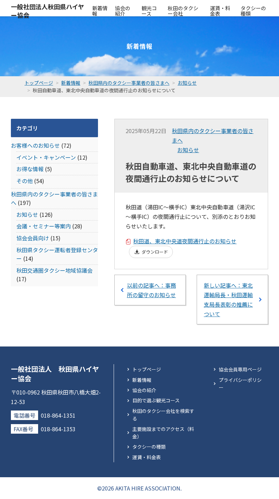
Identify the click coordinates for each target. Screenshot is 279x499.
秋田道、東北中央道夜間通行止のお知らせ (184, 241)
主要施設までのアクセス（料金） (163, 432)
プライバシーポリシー (240, 383)
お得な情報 (30, 169)
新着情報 (100, 10)
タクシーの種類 (253, 10)
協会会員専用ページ (240, 369)
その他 (24, 181)
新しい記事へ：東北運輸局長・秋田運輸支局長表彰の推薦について (228, 299)
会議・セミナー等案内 (43, 226)
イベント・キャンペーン (46, 157)
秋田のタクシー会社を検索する (163, 414)
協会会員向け (32, 238)
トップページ (146, 369)
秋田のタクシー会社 (183, 10)
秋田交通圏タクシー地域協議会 (54, 270)
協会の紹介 (122, 10)
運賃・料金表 (220, 10)
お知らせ (188, 150)
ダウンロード (155, 251)
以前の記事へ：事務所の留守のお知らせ (151, 290)
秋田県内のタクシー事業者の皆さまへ (212, 135)
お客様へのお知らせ (35, 145)
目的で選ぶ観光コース (156, 400)
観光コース (149, 10)
